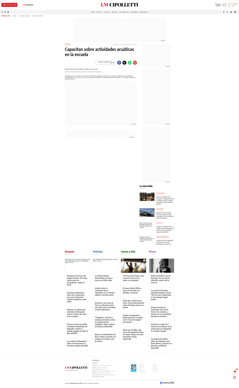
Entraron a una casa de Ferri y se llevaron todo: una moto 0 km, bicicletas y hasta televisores (165, 215)
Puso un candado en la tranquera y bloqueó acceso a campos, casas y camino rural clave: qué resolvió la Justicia (165, 200)
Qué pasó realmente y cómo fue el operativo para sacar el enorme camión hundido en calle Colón (76, 297)
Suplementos (142, 371)
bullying (14, 16)
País (141, 369)
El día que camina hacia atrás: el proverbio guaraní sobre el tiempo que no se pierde (133, 303)
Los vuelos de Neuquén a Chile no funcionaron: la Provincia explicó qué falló (77, 343)
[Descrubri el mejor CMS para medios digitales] (167, 384)
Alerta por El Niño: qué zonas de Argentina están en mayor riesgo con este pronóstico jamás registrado (133, 334)
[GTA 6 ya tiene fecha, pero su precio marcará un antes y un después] (133, 266)
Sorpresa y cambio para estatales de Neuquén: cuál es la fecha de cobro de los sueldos (77, 312)
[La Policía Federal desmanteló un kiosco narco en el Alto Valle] (105, 266)
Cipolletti (99, 12)
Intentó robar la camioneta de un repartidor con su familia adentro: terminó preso (105, 291)
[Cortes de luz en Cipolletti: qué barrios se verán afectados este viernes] (147, 240)
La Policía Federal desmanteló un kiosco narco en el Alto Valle (104, 278)
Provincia (115, 12)
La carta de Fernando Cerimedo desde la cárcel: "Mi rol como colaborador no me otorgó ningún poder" (161, 295)
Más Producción (124, 12)
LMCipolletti (117, 44)
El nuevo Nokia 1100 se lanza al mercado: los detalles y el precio (132, 290)
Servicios (155, 371)
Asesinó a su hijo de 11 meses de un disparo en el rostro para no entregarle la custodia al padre (161, 327)
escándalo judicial (24, 16)
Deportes (67, 44)
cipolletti (159, 223)
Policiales (107, 12)
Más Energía (134, 12)
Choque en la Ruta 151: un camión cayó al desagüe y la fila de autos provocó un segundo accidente (165, 229)
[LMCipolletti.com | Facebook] (224, 12)
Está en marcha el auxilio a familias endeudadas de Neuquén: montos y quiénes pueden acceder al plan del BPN (77, 328)
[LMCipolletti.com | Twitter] (228, 12)
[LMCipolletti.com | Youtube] (235, 12)
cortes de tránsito (38, 16)
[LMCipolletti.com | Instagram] (231, 12)
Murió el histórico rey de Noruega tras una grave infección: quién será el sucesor (160, 279)
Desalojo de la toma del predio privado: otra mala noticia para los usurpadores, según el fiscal (77, 280)
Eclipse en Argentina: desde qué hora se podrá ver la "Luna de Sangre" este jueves (133, 318)
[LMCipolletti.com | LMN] (28, 5)
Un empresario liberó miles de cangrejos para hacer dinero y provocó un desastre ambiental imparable (161, 343)
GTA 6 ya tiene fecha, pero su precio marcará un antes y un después (133, 278)
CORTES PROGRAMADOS (162, 237)
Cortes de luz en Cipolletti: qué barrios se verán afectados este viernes (164, 242)
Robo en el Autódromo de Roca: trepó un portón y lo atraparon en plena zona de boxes (105, 337)
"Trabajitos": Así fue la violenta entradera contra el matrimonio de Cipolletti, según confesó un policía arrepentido (105, 322)
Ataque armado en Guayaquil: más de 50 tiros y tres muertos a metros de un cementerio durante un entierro (161, 311)
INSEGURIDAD (160, 209)
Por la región (160, 193)
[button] (2, 12)
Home (93, 12)
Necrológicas (143, 12)
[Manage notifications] (234, 377)
